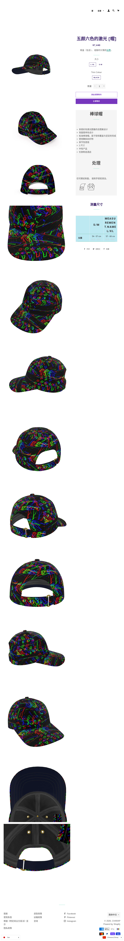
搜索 (6, 914)
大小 (96, 59)
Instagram (71, 921)
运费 (109, 50)
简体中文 (113, 915)
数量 (89, 86)
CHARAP (116, 921)
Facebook (71, 914)
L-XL (92, 64)
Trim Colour (96, 72)
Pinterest (70, 917)
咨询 (36, 921)
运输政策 (38, 917)
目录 (100, 11)
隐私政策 (8, 928)
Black (96, 77)
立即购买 (96, 101)
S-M (100, 64)
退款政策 (38, 914)
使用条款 (8, 917)
